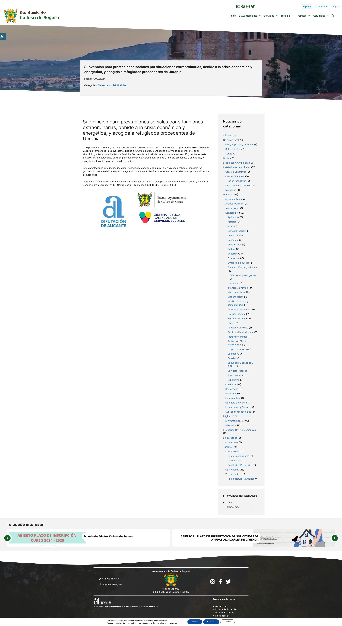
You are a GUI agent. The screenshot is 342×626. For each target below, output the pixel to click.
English (336, 6)
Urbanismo (233, 380)
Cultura (227, 158)
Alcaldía (232, 222)
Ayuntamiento (33, 13)
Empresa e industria (238, 262)
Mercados (230, 190)
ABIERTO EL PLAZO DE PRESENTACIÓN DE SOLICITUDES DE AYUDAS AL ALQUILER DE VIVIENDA (220, 538)
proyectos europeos (238, 349)
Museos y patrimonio (239, 309)
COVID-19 (230, 384)
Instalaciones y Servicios (238, 407)
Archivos (227, 502)
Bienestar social (107, 85)
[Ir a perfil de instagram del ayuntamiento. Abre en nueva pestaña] (248, 6)
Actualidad (319, 15)
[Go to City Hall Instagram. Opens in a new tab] (212, 581)
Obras (231, 323)
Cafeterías (233, 460)
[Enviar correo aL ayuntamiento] (238, 6)
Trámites (301, 15)
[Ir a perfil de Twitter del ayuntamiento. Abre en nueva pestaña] (252, 6)
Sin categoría (230, 438)
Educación (233, 258)
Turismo (285, 15)
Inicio (233, 15)
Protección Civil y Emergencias (239, 430)
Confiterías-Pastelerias (240, 465)
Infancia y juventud (238, 287)
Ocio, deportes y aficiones (239, 144)
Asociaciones (232, 208)
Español (307, 6)
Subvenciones (230, 442)
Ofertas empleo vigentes (243, 275)
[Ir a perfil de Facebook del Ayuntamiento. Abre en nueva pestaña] (243, 6)
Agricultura (233, 217)
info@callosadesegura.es (112, 584)
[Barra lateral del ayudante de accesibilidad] (3, 36)
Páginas (227, 416)
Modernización (235, 297)
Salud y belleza (233, 149)
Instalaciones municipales (236, 167)
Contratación (234, 244)
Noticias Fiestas (236, 314)
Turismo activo (233, 474)
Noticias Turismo (237, 318)
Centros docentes (234, 176)
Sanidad (232, 353)
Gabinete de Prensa (236, 402)
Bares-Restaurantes (238, 456)
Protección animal (237, 336)
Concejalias (231, 212)
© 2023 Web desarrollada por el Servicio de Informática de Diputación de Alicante (126, 606)
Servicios (269, 15)
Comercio (233, 235)
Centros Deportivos (235, 172)
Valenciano (322, 6)
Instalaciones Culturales (238, 185)
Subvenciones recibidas (238, 411)
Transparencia (235, 375)
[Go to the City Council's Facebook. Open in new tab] (220, 581)
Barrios (231, 226)
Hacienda (233, 283)
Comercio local (231, 140)
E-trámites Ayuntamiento (236, 162)
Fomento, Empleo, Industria (242, 267)
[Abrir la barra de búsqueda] (332, 16)
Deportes (233, 253)
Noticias (121, 85)
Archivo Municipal (234, 203)
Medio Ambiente (236, 292)
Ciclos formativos (237, 181)
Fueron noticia (232, 398)
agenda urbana (233, 199)
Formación (230, 393)
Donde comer (232, 451)
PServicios (230, 425)
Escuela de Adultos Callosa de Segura (108, 536)
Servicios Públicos (237, 371)
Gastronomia (232, 469)
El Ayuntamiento (247, 15)
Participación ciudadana (241, 332)
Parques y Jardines (238, 327)
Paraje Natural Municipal (241, 478)
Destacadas (231, 389)
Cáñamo (227, 135)
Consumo (233, 240)
